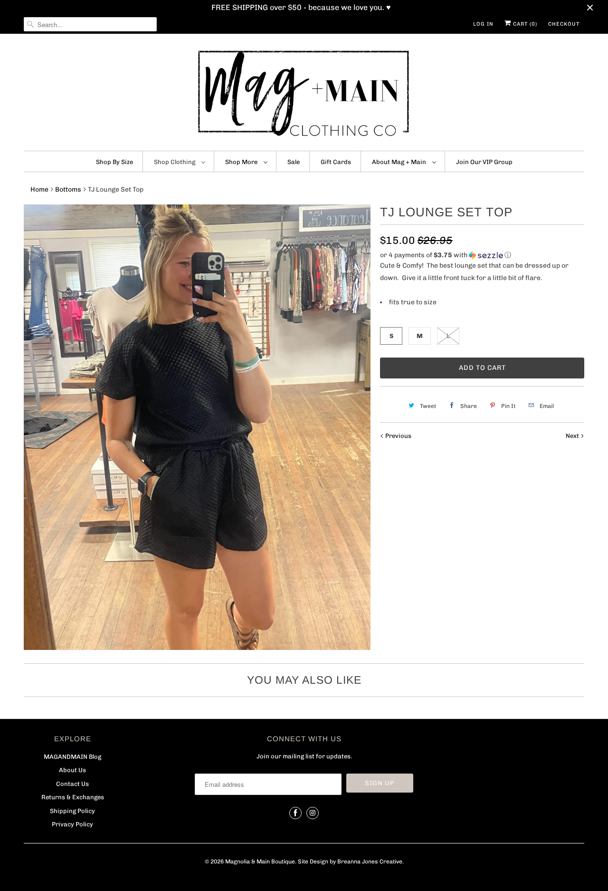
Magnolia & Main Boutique (260, 861)
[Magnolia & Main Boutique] (304, 94)
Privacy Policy (72, 824)
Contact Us (72, 783)
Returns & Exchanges (72, 797)
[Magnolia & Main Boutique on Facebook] (295, 813)
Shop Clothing (175, 161)
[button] (482, 255)
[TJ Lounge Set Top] (197, 426)
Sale (293, 161)
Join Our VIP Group (484, 161)
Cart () (524, 24)
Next (573, 435)
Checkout (564, 24)
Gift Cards (336, 161)
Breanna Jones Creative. (370, 861)
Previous (397, 435)
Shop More (242, 161)
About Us (72, 770)
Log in (483, 24)
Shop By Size (114, 161)
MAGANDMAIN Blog (72, 756)
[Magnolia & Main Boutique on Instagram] (312, 813)
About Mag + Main (400, 161)
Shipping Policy (72, 810)
